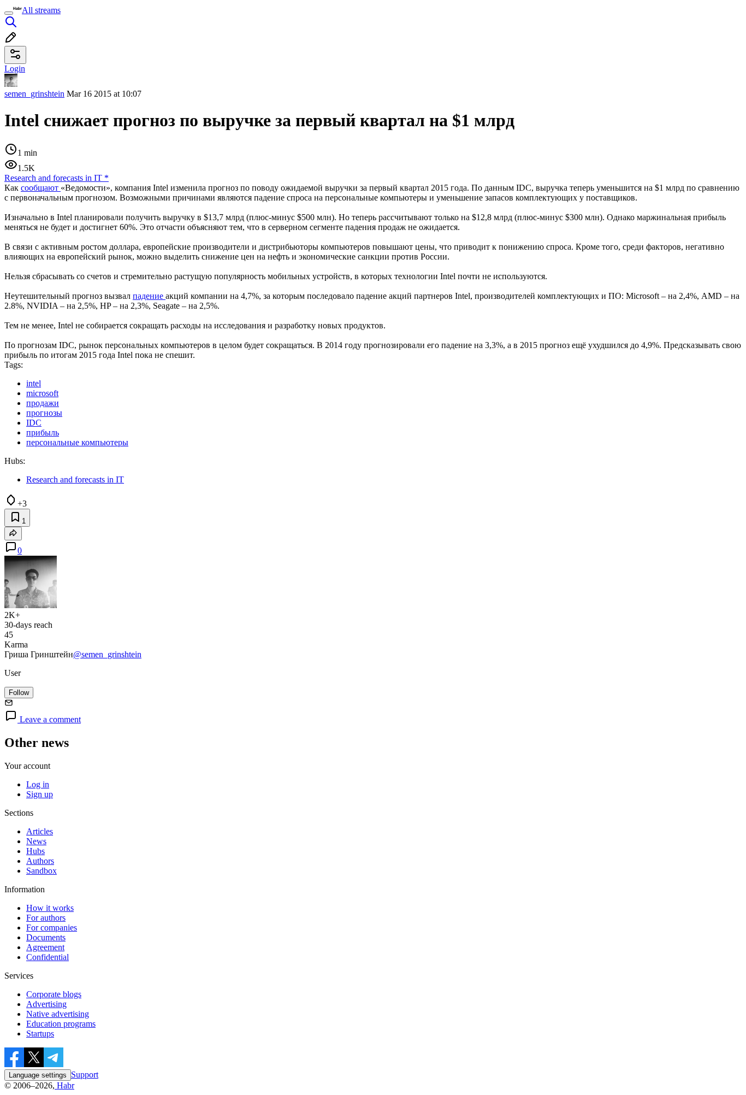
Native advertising (57, 1014)
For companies (51, 927)
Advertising (46, 1004)
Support (84, 1074)
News (36, 841)
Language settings (38, 1075)
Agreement (45, 947)
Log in (37, 784)
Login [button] (14, 68)
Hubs (35, 851)
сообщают (41, 187)
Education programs (61, 1023)
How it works (50, 907)
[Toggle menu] (8, 13)
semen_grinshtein (34, 93)
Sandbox (41, 870)
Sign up (39, 794)
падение (149, 296)
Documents (46, 937)
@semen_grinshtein (107, 654)
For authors (46, 917)
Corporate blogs (53, 994)
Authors (40, 861)
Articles (39, 831)
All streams (41, 10)
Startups (40, 1033)
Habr (64, 1085)
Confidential (47, 957)
